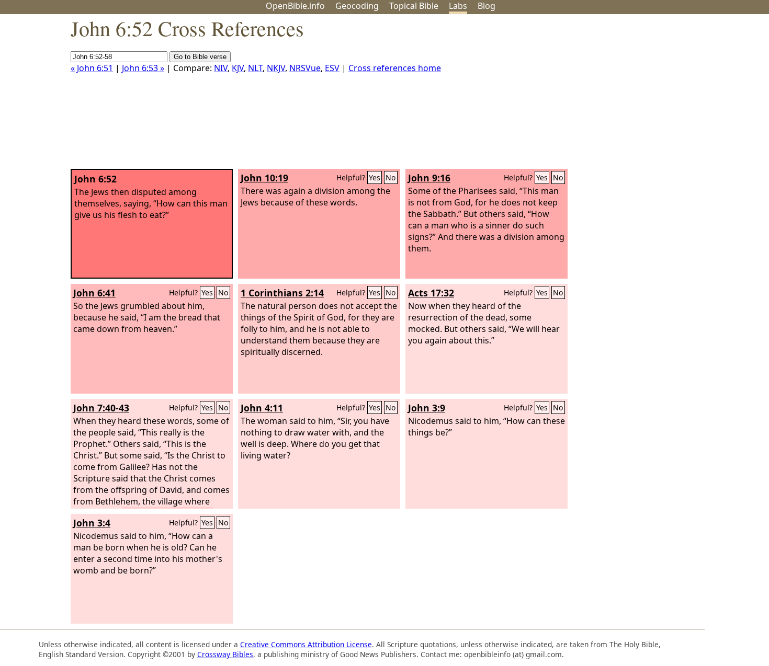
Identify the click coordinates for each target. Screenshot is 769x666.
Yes (374, 177)
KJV (238, 68)
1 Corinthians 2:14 (282, 292)
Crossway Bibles (225, 654)
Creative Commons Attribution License (306, 644)
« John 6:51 (92, 68)
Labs (458, 6)
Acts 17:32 (431, 292)
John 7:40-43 (101, 407)
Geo (357, 6)
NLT (255, 68)
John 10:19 (264, 177)
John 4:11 (262, 407)
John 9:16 (429, 177)
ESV (332, 68)
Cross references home (394, 68)
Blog (486, 6)
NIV (221, 68)
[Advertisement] (663, 95)
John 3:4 (91, 522)
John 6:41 (94, 292)
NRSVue (305, 68)
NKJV (276, 68)
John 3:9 (426, 407)
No (391, 177)
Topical (413, 6)
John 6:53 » (143, 68)
